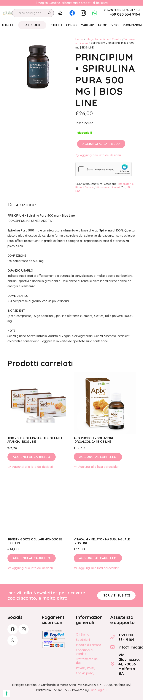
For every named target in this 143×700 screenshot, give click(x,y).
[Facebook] (72, 13)
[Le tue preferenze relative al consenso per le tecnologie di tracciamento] (6, 693)
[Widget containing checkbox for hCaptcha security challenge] (103, 169)
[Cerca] (49, 13)
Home (79, 39)
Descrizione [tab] (21, 204)
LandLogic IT (98, 690)
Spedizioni (83, 639)
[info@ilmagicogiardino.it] (114, 647)
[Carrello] (60, 13)
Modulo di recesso (88, 645)
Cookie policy (85, 673)
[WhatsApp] (94, 13)
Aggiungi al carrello (101, 144)
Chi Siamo (82, 634)
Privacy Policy (85, 668)
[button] (98, 155)
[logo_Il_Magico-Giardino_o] (8, 13)
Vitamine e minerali (108, 187)
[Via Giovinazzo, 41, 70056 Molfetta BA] (114, 664)
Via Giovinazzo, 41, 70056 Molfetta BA (129, 664)
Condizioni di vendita (84, 652)
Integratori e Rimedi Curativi (103, 39)
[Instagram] (83, 13)
